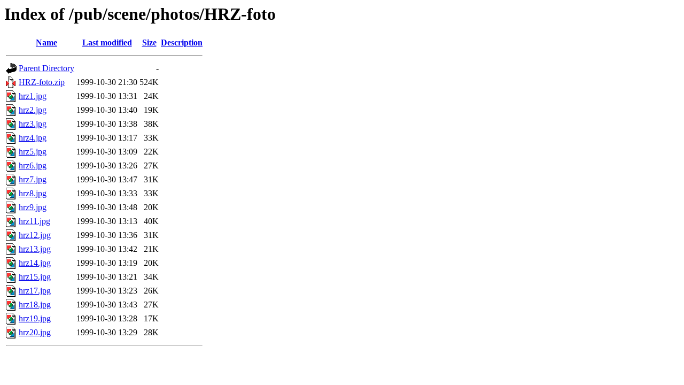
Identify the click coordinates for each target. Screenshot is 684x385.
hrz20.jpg (35, 332)
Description (182, 42)
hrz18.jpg (35, 304)
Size (149, 42)
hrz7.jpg (32, 179)
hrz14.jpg (35, 262)
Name (46, 42)
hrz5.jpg (32, 151)
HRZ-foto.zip (42, 82)
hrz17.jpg (35, 290)
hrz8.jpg (32, 193)
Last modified (107, 42)
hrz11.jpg (34, 221)
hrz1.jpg (32, 96)
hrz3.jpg (32, 123)
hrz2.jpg (32, 109)
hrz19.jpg (35, 318)
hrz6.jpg (32, 165)
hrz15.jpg (35, 276)
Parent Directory (46, 68)
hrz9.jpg (32, 207)
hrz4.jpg (32, 137)
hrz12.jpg (35, 235)
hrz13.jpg (35, 248)
